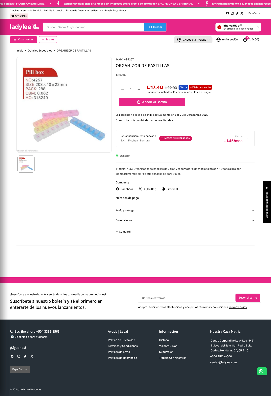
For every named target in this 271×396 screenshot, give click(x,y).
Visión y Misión (168, 346)
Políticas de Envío (119, 352)
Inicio (19, 50)
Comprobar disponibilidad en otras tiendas (144, 120)
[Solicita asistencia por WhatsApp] (262, 371)
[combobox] (104, 27)
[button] (251, 39)
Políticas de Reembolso (122, 358)
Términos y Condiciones (123, 346)
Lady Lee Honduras (30, 389)
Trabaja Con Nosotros (172, 358)
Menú (50, 39)
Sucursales (166, 352)
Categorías (26, 39)
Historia (164, 340)
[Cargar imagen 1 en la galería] (26, 164)
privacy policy (238, 307)
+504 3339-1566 (48, 331)
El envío (178, 92)
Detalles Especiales (40, 50)
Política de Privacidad (121, 340)
